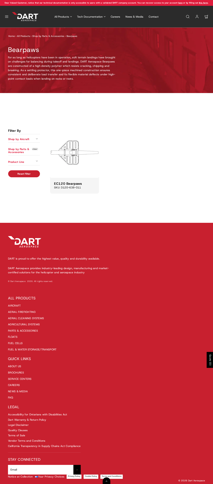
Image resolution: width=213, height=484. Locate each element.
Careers (115, 16)
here (180, 2)
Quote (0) (210, 359)
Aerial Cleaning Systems (26, 318)
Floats (12, 337)
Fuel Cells (15, 343)
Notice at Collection (20, 476)
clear (35, 149)
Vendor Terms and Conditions (26, 440)
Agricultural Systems (24, 324)
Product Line (16, 162)
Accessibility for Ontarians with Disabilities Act (37, 414)
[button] (7, 17)
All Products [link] (61, 16)
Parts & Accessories (23, 330)
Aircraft (14, 305)
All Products (23, 36)
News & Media (134, 16)
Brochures (16, 372)
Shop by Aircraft (18, 139)
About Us (14, 366)
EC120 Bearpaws (68, 183)
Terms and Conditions (111, 476)
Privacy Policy (74, 476)
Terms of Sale (16, 435)
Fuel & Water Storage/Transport (32, 349)
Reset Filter (24, 173)
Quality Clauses (18, 430)
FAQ (10, 397)
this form (203, 2)
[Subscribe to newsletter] (77, 470)
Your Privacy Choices (51, 476)
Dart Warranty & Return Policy (27, 420)
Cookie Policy (91, 476)
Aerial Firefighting (22, 312)
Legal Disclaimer (18, 425)
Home (11, 36)
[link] (197, 17)
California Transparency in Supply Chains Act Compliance (44, 446)
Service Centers (20, 379)
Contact (154, 16)
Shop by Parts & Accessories (48, 36)
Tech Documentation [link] (90, 16)
